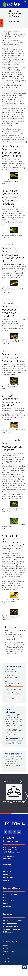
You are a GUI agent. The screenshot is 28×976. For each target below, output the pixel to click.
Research (6, 903)
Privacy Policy (7, 955)
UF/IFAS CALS (8, 900)
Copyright (7, 880)
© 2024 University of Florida (11, 942)
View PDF (14, 699)
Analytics (6, 958)
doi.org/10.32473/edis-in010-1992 (12, 684)
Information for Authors (12, 921)
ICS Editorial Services (11, 927)
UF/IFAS (6, 897)
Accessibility (8, 877)
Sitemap (5, 945)
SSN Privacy (6, 961)
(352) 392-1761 (9, 858)
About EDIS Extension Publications (11, 931)
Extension (7, 906)
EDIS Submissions (10, 924)
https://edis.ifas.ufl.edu (13, 739)
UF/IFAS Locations (10, 894)
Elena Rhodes (16, 693)
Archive (5, 948)
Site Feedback (8, 856)
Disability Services (8, 951)
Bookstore (7, 874)
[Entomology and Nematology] (14, 792)
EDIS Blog (7, 871)
